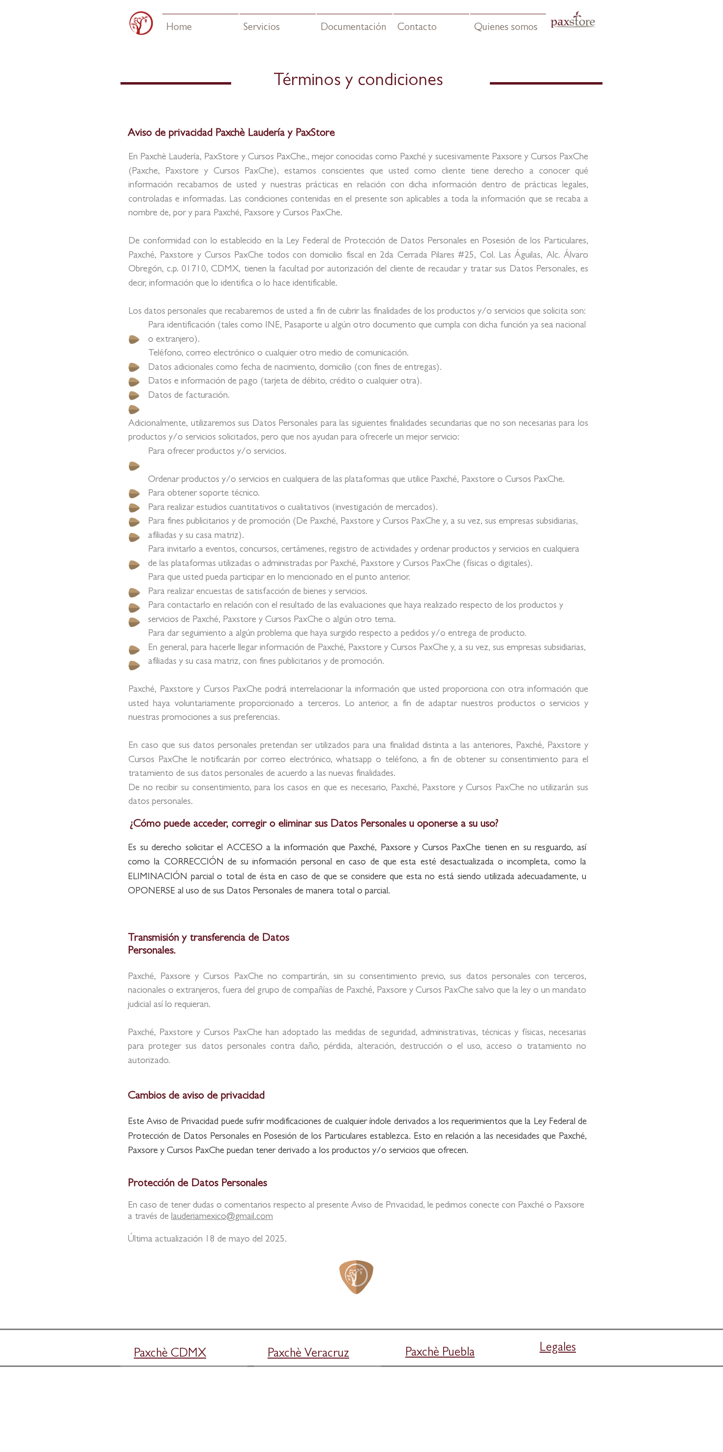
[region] (455, 1393)
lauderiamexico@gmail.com (222, 1217)
